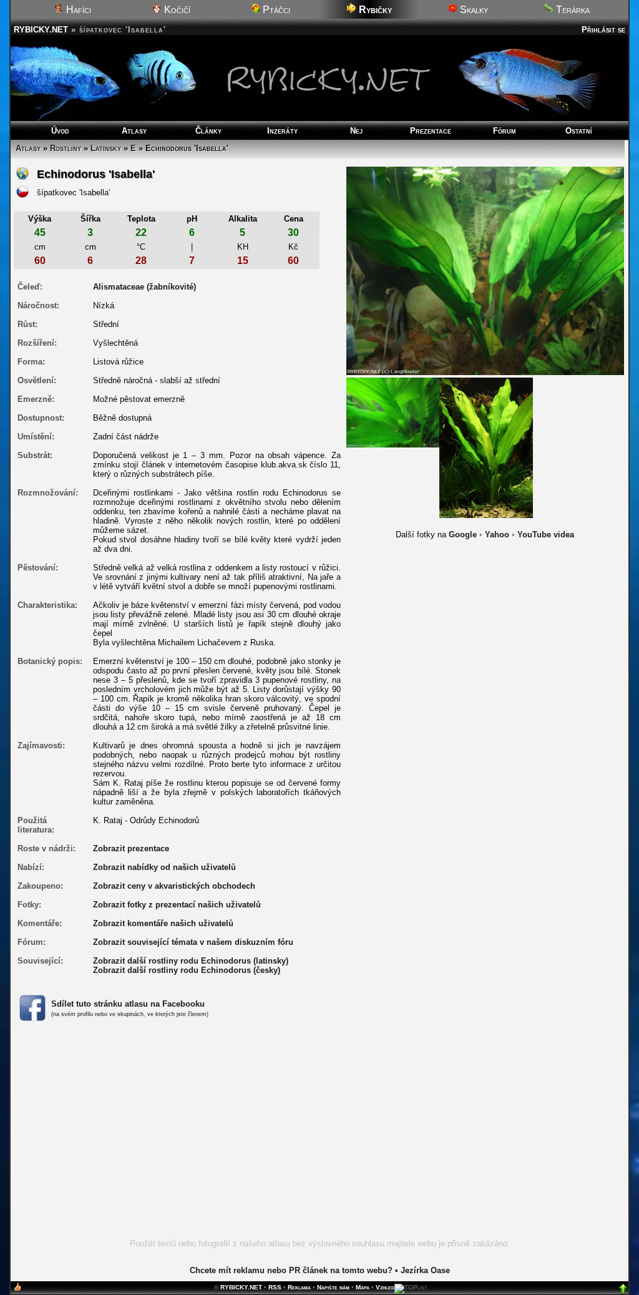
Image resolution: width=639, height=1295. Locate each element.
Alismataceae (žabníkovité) (144, 286)
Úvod (60, 130)
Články (208, 130)
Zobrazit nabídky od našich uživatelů (164, 867)
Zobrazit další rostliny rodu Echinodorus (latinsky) (190, 960)
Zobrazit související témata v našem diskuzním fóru (193, 942)
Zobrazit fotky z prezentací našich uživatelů (177, 904)
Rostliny (65, 148)
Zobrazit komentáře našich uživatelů (163, 923)
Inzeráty (282, 130)
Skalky (472, 9)
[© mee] (393, 412)
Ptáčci (275, 9)
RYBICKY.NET (41, 29)
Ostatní (578, 130)
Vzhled (385, 1287)
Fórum (504, 130)
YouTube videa (545, 534)
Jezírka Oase (425, 1270)
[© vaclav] (486, 447)
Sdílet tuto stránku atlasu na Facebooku (128, 1004)
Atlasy (134, 130)
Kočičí (176, 9)
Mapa (362, 1287)
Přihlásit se (603, 29)
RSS (274, 1287)
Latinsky (105, 148)
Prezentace (430, 130)
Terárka (572, 9)
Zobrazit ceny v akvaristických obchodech (174, 886)
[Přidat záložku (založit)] (17, 1289)
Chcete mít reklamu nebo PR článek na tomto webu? (291, 1270)
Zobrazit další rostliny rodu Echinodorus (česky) (186, 970)
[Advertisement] (319, 1137)
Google (463, 534)
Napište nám (333, 1287)
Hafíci (77, 9)
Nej (356, 130)
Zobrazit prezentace (131, 848)
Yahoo (497, 534)
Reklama (299, 1287)
